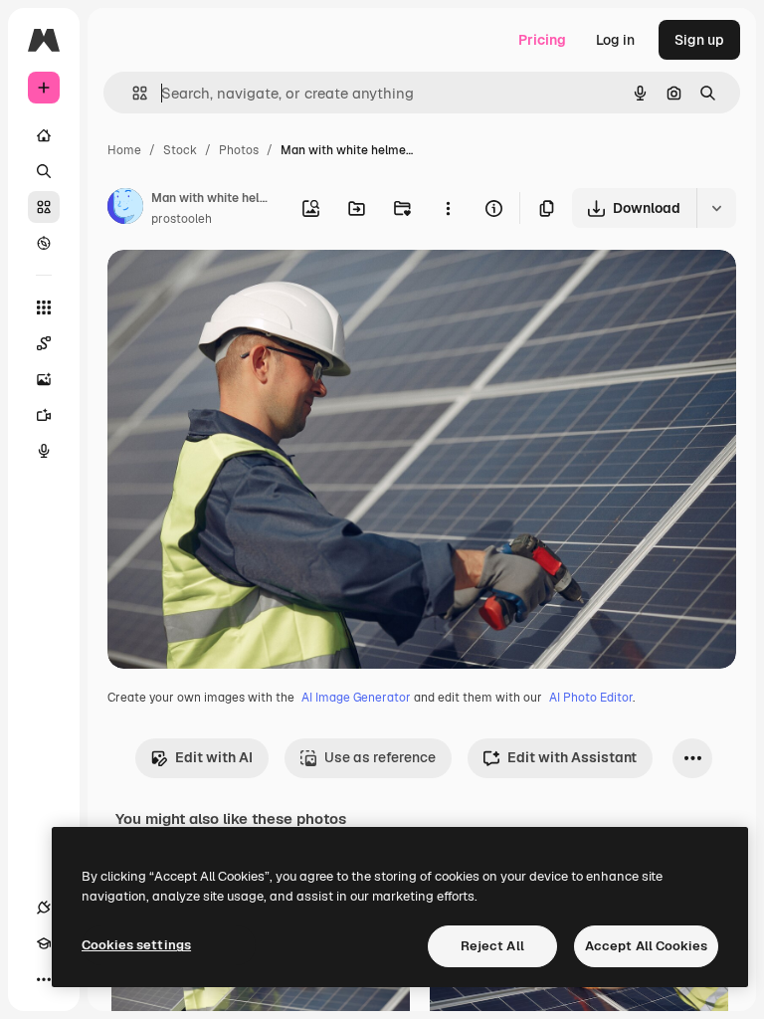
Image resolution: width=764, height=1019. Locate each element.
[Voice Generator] (44, 451)
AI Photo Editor (591, 698)
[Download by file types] (716, 208)
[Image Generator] (44, 379)
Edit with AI (214, 757)
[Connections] (44, 907)
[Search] (44, 171)
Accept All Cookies (646, 945)
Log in (615, 40)
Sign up (699, 40)
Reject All (492, 945)
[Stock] (44, 207)
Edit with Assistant (572, 757)
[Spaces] (44, 343)
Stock (180, 150)
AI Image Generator (356, 698)
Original (235, 288)
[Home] (44, 135)
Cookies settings (136, 944)
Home (124, 150)
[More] (44, 979)
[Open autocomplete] (131, 93)
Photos (239, 150)
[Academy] (44, 943)
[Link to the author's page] (125, 209)
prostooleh (181, 219)
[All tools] (44, 307)
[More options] (448, 208)
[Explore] (44, 243)
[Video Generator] (44, 415)
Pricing (542, 40)
